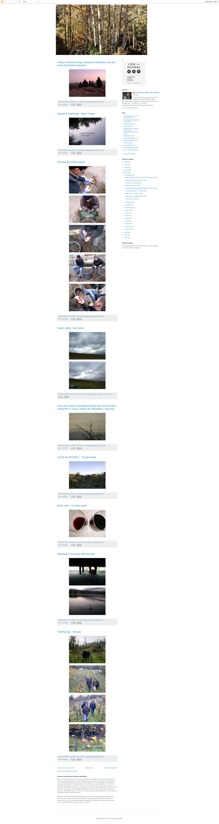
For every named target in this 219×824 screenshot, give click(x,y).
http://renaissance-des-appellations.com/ (131, 116)
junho (128, 215)
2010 (126, 232)
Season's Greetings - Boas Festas (76, 113)
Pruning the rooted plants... (72, 162)
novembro (129, 202)
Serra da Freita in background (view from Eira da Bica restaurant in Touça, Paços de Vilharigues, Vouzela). (86, 407)
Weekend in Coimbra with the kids (76, 554)
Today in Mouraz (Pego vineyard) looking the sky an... (142, 177)
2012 (126, 170)
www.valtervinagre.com (131, 147)
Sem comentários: (63, 104)
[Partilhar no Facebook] (78, 104)
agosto (128, 210)
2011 (126, 173)
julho (127, 213)
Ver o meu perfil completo (130, 108)
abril (127, 221)
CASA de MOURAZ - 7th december (76, 457)
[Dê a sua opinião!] (74, 104)
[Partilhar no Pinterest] (81, 104)
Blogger (120, 818)
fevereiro (129, 226)
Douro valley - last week (70, 328)
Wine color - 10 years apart (72, 505)
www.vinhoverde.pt (130, 154)
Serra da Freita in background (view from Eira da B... (141, 188)
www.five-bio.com (129, 136)
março (128, 223)
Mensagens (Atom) (71, 771)
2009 (126, 235)
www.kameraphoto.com (131, 138)
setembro (129, 207)
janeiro (128, 229)
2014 (126, 165)
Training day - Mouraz (69, 631)
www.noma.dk (128, 143)
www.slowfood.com (130, 145)
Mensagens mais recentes (66, 768)
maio (127, 218)
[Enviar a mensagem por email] (72, 104)
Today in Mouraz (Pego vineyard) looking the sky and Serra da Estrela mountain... (86, 64)
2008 (126, 238)
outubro (128, 205)
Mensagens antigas (110, 768)
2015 (126, 162)
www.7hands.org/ (129, 124)
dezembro (129, 175)
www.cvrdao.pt (128, 126)
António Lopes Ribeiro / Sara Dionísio (147, 92)
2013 (126, 167)
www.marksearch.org (130, 140)
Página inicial (89, 768)
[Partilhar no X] (76, 104)
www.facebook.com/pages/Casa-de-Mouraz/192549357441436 (131, 131)
